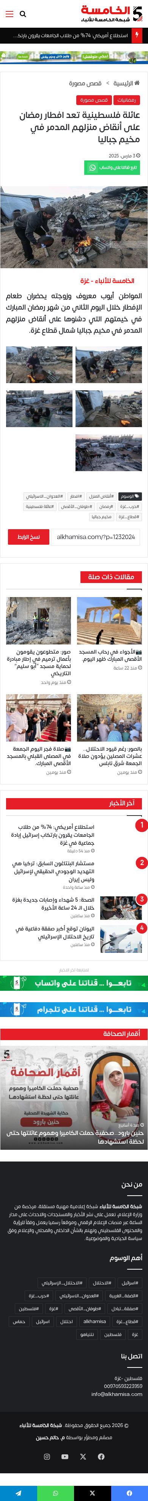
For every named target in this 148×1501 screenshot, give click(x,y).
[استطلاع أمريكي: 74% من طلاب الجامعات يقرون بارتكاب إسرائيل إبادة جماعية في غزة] (121, 835)
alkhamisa (94, 1321)
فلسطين (112, 1334)
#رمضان (106, 506)
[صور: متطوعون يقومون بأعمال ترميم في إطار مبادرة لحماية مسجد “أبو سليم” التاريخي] (38, 620)
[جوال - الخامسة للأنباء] (74, 57)
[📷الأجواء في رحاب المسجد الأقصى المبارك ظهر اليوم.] (109, 620)
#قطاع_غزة (129, 517)
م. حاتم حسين (50, 1437)
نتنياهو (87, 1334)
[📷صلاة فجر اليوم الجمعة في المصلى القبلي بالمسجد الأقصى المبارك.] (38, 718)
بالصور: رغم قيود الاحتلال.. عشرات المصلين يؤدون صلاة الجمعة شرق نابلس (110, 756)
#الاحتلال (102, 1283)
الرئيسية (123, 83)
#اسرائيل (130, 1283)
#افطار (76, 496)
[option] (74, 1098)
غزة (135, 1334)
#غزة (53, 1308)
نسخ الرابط (28, 537)
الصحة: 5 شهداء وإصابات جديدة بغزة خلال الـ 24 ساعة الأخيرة (53, 904)
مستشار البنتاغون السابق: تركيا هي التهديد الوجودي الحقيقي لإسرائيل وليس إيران (53, 871)
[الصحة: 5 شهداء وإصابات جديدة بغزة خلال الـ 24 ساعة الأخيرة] (121, 908)
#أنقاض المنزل (101, 496)
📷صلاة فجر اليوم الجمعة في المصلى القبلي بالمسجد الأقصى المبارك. (39, 756)
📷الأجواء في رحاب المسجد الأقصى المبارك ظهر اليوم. (110, 655)
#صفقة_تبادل (125, 1308)
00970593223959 (123, 1386)
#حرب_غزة (129, 506)
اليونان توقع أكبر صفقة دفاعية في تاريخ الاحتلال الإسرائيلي (55, 932)
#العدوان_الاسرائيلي (44, 496)
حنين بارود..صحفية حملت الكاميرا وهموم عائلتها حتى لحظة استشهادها (75, 1137)
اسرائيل (43, 1321)
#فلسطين (29, 1308)
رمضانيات (127, 100)
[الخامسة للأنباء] (111, 13)
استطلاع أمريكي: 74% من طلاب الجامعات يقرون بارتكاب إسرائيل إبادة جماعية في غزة (52, 835)
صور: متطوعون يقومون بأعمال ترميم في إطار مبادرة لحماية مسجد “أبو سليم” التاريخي (39, 663)
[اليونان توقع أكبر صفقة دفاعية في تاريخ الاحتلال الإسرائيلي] (121, 939)
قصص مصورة (85, 83)
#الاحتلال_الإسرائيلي (62, 1283)
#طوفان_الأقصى (76, 506)
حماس (19, 1321)
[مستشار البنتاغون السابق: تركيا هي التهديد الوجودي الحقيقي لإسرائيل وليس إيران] (121, 871)
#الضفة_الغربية (123, 1296)
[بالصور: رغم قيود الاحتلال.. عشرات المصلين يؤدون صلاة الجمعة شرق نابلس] (109, 718)
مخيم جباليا (102, 517)
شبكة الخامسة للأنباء (40, 1425)
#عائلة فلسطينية (40, 506)
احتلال (66, 1321)
